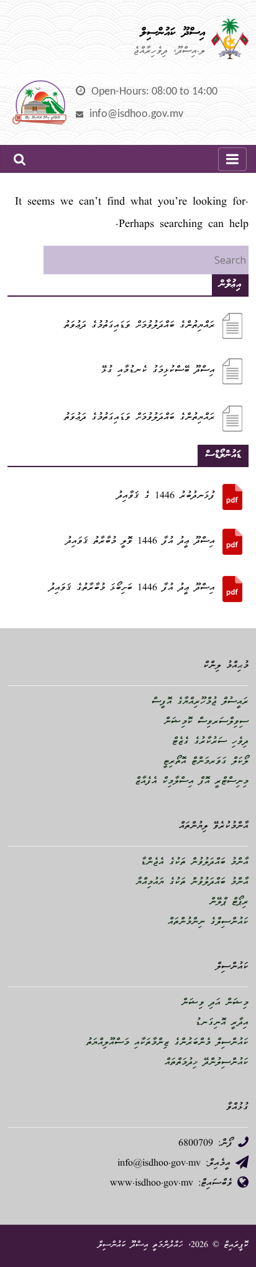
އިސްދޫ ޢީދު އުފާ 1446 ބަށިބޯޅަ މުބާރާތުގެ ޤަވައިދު (132, 588)
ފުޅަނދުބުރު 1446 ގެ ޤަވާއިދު (166, 496)
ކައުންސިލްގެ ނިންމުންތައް (208, 922)
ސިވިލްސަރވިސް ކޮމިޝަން (206, 722)
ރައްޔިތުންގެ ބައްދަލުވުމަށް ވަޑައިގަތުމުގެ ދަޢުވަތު (139, 325)
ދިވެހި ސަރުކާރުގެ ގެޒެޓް (210, 742)
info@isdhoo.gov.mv (136, 114)
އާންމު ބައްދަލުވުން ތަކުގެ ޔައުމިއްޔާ (192, 882)
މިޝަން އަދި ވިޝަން (215, 1003)
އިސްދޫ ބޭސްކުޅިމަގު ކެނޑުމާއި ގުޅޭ (158, 370)
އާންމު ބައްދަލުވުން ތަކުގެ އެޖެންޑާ (194, 862)
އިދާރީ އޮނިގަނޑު (222, 1023)
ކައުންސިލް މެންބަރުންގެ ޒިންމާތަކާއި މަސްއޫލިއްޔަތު (167, 1043)
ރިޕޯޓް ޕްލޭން (229, 902)
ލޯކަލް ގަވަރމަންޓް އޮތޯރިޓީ (206, 761)
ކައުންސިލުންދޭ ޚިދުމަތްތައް (207, 1063)
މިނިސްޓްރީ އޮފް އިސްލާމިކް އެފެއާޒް (192, 781)
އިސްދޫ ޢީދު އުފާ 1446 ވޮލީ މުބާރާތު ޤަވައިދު (140, 541)
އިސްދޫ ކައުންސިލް (172, 33)
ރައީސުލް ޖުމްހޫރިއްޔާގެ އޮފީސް (200, 702)
